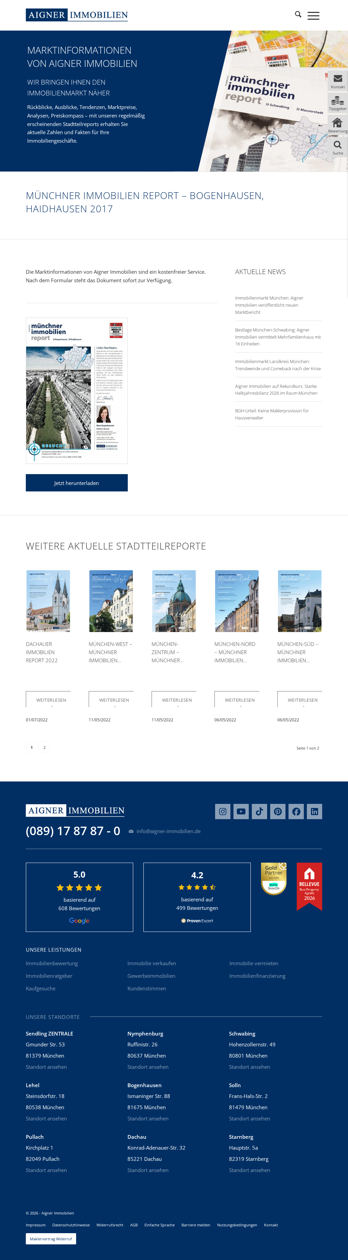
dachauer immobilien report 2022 (42, 652)
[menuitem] (298, 15)
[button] (338, 81)
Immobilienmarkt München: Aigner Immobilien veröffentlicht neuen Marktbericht (269, 305)
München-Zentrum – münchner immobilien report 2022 (168, 653)
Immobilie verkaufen (151, 963)
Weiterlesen (51, 700)
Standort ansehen (46, 1066)
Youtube (241, 811)
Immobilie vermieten (253, 963)
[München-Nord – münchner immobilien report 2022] (237, 601)
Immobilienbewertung (52, 963)
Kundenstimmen (146, 988)
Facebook (296, 811)
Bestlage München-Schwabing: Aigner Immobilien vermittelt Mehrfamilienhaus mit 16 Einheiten (278, 337)
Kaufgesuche (40, 988)
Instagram (222, 811)
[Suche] (298, 15)
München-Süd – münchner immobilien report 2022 (297, 653)
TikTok (259, 811)
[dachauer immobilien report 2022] (48, 601)
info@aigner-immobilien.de (168, 831)
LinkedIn (314, 811)
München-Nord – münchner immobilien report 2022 (235, 653)
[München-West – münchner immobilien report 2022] (111, 601)
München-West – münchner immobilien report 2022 (110, 653)
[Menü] (313, 15)
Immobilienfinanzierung (257, 975)
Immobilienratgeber (49, 975)
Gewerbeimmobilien (151, 975)
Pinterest (277, 811)
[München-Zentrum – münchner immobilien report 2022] (174, 601)
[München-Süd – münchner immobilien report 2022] (300, 601)
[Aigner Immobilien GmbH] (77, 14)
